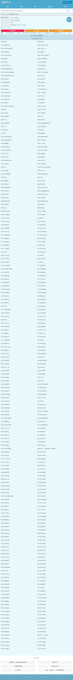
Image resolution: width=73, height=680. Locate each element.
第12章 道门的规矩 (41, 62)
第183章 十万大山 (5, 353)
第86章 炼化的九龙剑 (42, 187)
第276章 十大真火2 (5, 513)
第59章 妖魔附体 (5, 143)
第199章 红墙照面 (5, 380)
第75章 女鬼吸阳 (5, 170)
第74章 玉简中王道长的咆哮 (43, 167)
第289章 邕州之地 (41, 533)
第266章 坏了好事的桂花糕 (7, 496)
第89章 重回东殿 (5, 194)
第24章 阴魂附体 (41, 82)
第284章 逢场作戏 (5, 526)
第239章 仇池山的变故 (6, 448)
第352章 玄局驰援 (5, 642)
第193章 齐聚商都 (5, 370)
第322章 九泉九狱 (5, 591)
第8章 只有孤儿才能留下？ (43, 55)
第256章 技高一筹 (5, 479)
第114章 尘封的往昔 (42, 235)
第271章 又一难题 (41, 503)
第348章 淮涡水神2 (5, 635)
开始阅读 (12, 30)
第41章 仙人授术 (5, 113)
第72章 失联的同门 (41, 163)
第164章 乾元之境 (41, 319)
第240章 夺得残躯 (5, 452)
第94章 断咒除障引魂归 (42, 201)
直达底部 (60, 30)
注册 (70, 2)
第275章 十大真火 (41, 509)
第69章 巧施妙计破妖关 (6, 160)
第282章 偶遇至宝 (5, 523)
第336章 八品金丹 (5, 614)
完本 (35, 6)
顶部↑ (63, 677)
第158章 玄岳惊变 (41, 309)
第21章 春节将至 (5, 79)
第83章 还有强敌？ (5, 184)
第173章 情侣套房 (5, 336)
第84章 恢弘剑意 (41, 184)
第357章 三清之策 (41, 648)
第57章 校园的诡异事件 (6, 140)
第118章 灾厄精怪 (41, 241)
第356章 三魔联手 (5, 648)
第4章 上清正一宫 (41, 48)
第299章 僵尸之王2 (41, 550)
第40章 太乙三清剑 (41, 109)
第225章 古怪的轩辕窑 (6, 425)
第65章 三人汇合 (5, 153)
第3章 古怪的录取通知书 (6, 48)
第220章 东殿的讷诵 (42, 414)
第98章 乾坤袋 (40, 208)
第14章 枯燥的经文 (41, 65)
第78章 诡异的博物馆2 (42, 174)
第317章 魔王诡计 (41, 580)
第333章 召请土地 (41, 608)
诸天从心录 (55, 666)
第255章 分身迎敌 (41, 475)
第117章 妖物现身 (5, 241)
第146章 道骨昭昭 (41, 289)
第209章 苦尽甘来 (5, 397)
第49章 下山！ (4, 126)
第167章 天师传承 (5, 326)
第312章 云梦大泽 (5, 574)
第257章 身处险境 (41, 479)
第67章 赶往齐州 (5, 157)
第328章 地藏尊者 (5, 601)
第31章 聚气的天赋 (5, 96)
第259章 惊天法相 (41, 482)
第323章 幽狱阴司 (41, 591)
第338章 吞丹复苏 (5, 618)
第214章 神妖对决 (41, 404)
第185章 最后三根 (5, 357)
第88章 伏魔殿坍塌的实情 (43, 191)
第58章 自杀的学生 (41, 140)
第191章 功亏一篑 (5, 367)
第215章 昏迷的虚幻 (5, 408)
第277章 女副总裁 (41, 513)
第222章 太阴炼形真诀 (42, 418)
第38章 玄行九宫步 (41, 106)
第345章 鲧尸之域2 (41, 628)
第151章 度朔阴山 (5, 299)
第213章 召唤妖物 (5, 404)
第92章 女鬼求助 (41, 197)
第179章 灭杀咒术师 (5, 347)
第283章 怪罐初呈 (41, 523)
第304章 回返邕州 (5, 560)
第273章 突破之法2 (41, 506)
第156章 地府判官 (41, 306)
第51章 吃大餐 (4, 130)
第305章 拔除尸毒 (41, 560)
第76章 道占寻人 (41, 170)
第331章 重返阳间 (41, 604)
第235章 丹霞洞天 (5, 441)
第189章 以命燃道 (5, 363)
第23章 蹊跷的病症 (5, 82)
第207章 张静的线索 (5, 394)
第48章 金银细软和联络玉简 (43, 123)
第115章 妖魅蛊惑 (5, 238)
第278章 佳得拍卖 (5, 516)
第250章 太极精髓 (5, 469)
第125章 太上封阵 (5, 255)
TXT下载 (69, 19)
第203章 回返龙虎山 (5, 387)
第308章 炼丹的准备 (5, 567)
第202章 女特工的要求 (42, 384)
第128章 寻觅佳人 (41, 258)
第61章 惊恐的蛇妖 (5, 146)
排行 (7, 6)
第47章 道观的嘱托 (5, 123)
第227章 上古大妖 (5, 428)
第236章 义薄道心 (41, 441)
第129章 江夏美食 (5, 262)
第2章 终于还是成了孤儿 (43, 45)
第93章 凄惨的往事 (5, 201)
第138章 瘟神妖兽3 (41, 275)
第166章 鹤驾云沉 (41, 323)
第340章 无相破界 (5, 621)
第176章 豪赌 (40, 340)
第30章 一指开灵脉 (41, 92)
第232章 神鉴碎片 (41, 435)
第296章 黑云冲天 (5, 547)
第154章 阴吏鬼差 (41, 302)
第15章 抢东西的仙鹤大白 (7, 69)
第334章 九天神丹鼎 (5, 611)
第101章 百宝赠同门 (5, 214)
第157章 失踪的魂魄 (5, 309)
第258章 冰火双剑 (5, 482)
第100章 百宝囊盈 (41, 211)
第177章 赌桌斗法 (5, 343)
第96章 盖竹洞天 (41, 204)
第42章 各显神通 (41, 113)
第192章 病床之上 (41, 367)
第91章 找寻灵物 (5, 197)
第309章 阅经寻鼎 (41, 567)
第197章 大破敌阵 (5, 377)
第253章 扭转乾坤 (41, 472)
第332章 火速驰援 (5, 608)
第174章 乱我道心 (41, 336)
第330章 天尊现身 (5, 604)
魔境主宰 (55, 662)
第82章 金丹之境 (41, 180)
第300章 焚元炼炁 (5, 553)
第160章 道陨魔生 (41, 313)
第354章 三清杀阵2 (5, 645)
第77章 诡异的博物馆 (6, 174)
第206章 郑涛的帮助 (42, 391)
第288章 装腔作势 (5, 533)
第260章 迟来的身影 (5, 486)
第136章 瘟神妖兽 (41, 272)
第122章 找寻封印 (41, 248)
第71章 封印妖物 (5, 163)
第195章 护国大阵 (5, 374)
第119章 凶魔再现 (5, 245)
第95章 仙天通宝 (5, 204)
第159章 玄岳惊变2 (5, 313)
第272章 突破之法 (5, 506)
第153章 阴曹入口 (5, 302)
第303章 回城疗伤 (41, 557)
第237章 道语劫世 (5, 445)
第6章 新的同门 (41, 52)
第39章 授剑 (3, 109)
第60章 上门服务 (41, 143)
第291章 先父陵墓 (41, 536)
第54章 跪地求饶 (41, 133)
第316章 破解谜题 (5, 580)
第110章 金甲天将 (41, 228)
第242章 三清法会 (5, 455)
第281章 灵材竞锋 (41, 519)
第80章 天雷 (40, 177)
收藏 (21, 6)
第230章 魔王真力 (41, 431)
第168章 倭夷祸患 (41, 326)
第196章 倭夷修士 (41, 374)
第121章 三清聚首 (5, 248)
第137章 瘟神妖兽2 (5, 275)
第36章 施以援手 (41, 102)
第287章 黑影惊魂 (41, 530)
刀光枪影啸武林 (18, 666)
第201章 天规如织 (5, 384)
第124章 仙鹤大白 (41, 252)
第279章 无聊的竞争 (42, 516)
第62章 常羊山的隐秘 (42, 146)
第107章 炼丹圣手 (5, 224)
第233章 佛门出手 (5, 438)
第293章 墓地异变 (41, 540)
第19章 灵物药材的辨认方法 (7, 75)
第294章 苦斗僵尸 (5, 543)
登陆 (65, 2)
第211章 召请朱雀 (5, 401)
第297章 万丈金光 (41, 547)
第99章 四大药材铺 (5, 211)
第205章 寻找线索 (5, 391)
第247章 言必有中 (41, 462)
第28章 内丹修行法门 (42, 89)
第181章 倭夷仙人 (5, 350)
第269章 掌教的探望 (42, 499)
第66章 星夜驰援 (41, 153)
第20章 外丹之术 (41, 75)
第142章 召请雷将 (41, 282)
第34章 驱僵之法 (41, 99)
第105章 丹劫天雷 (5, 221)
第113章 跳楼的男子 (5, 235)
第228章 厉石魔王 (41, 428)
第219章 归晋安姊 (5, 414)
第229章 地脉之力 (5, 431)
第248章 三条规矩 (5, 465)
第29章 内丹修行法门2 (6, 92)
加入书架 (36, 30)
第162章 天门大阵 (41, 316)
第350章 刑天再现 (5, 638)
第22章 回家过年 (41, 79)
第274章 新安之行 (5, 509)
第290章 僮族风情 (5, 536)
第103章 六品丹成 (5, 218)
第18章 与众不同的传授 (42, 72)
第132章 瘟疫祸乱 (41, 265)
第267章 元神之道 (41, 496)
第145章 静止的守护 (5, 289)
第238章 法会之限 (41, 445)
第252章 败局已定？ (5, 472)
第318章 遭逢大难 (5, 584)
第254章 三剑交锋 (5, 475)
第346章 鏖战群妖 (5, 631)
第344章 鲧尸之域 (5, 628)
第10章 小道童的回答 (42, 58)
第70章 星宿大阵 (41, 160)
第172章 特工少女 (41, 333)
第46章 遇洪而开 (41, 119)
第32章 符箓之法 (41, 96)
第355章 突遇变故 (41, 645)
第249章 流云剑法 (41, 465)
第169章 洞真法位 (5, 330)
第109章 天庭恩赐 (5, 228)
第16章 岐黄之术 (41, 69)
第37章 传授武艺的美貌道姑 (7, 106)
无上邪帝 (17, 670)
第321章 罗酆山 (41, 587)
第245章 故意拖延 (41, 458)
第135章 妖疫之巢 (5, 272)
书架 (65, 6)
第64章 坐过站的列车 (42, 150)
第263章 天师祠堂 (41, 489)
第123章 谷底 (4, 252)
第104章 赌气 (40, 218)
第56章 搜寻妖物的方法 (42, 136)
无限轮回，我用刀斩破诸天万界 (18, 662)
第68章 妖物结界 (41, 157)
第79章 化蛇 (3, 177)
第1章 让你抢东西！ (5, 45)
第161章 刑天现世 (5, 316)
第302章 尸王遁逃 (5, 557)
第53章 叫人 (3, 133)
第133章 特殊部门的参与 (6, 269)
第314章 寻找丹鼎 (5, 577)
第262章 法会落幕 (5, 489)
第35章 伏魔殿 (4, 102)
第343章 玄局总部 (41, 625)
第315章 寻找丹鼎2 (41, 577)
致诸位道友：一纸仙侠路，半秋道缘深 (46, 448)
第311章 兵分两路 (41, 570)
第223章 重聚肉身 (5, 421)
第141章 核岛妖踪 (5, 282)
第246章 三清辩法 (5, 462)
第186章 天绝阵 (41, 357)
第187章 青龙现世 (5, 360)
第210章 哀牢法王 (41, 397)
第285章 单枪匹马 (41, 526)
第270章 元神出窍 (5, 503)
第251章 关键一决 (41, 469)
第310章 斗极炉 (4, 570)
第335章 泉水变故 (41, 611)
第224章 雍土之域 (41, 421)
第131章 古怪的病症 (5, 265)
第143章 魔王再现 (5, 286)
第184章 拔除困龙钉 (42, 353)
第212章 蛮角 (40, 401)
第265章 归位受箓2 (41, 492)
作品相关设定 (40, 41)
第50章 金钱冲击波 (41, 126)
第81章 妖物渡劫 (5, 180)
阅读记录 (50, 6)
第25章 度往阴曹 (5, 85)
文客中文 (6, 2)
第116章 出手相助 (41, 238)
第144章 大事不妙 (41, 286)
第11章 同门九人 (5, 62)
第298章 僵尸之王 (5, 550)
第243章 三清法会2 (41, 455)
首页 (9, 677)
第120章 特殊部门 (41, 245)
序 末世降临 (3, 41)
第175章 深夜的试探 (5, 340)
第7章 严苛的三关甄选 (6, 55)
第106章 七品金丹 (41, 221)
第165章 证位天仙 (5, 323)
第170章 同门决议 (41, 330)
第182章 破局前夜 (41, 350)
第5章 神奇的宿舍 (5, 52)
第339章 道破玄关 (41, 618)
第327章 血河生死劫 (42, 597)
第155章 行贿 (4, 306)
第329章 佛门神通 (41, 601)
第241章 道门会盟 (41, 452)
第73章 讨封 (3, 167)
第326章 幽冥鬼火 (5, 597)
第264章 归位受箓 (5, 492)
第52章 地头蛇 (40, 130)
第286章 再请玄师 (5, 530)
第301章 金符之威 (41, 553)
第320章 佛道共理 (5, 587)
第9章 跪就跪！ (4, 58)
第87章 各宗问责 (5, 191)
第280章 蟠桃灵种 (5, 519)
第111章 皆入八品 (5, 231)
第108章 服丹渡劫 (41, 224)
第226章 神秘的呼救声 (42, 425)
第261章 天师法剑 (41, 486)
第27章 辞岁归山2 (5, 89)
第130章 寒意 (40, 262)
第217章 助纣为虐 (5, 411)
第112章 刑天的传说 (42, 231)
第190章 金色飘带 (41, 363)
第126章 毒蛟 (40, 255)
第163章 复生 (4, 319)
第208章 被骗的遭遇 (42, 394)
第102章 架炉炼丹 (41, 214)
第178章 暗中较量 (41, 343)
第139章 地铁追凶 (5, 279)
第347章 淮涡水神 (41, 631)
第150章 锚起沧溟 (41, 296)
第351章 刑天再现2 (41, 638)
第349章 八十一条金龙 (42, 635)
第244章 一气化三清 (5, 458)
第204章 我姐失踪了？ (42, 387)
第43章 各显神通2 (5, 116)
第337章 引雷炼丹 (41, 614)
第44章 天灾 (40, 116)
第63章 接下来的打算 (6, 150)
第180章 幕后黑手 (41, 347)
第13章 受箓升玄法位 (6, 65)
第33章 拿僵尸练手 (5, 99)
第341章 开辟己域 (41, 621)
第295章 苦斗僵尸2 (41, 543)
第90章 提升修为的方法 (42, 194)
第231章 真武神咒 (5, 435)
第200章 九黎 (40, 380)
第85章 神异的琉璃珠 (6, 187)
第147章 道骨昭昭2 (5, 292)
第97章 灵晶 (3, 208)
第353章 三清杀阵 (41, 642)
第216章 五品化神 (41, 408)
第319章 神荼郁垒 (41, 584)
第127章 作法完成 (5, 258)
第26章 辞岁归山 (41, 85)
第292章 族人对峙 (5, 540)
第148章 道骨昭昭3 (41, 292)
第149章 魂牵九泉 (5, 296)
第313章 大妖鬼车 (41, 574)
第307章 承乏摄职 (41, 564)
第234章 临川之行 (41, 438)
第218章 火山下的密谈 (42, 411)
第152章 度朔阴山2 (41, 299)
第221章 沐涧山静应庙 (6, 418)
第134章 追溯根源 (41, 269)
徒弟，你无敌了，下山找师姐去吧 (55, 670)
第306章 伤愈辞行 (5, 564)
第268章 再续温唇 (5, 499)
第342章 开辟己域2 (5, 625)
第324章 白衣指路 (5, 594)
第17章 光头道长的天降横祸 (7, 72)
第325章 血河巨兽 (41, 594)
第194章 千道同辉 (41, 370)
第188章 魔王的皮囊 (42, 360)
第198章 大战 (40, 377)
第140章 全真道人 (41, 279)
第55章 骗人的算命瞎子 (6, 136)
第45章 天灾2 (4, 119)
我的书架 (26, 677)
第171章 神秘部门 (5, 333)
